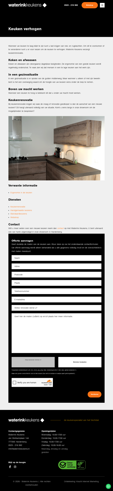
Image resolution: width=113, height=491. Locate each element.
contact (60, 228)
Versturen (94, 394)
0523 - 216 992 (71, 5)
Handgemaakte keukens (21, 210)
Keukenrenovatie (17, 207)
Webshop (89, 5)
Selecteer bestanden (80, 362)
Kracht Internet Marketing (87, 481)
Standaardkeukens (18, 214)
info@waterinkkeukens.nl (18, 449)
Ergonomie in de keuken (21, 192)
